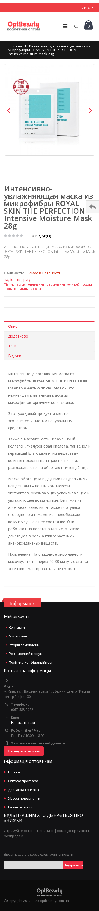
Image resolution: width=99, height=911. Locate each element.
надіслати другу (17, 279)
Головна (15, 46)
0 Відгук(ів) (41, 235)
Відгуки (14, 355)
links (86, 8)
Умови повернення (24, 798)
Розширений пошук (25, 653)
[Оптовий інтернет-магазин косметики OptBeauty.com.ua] (23, 26)
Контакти (17, 627)
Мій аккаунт (19, 636)
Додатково (18, 336)
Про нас (14, 772)
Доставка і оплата (23, 789)
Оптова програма (23, 780)
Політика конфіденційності (31, 662)
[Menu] (65, 26)
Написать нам (23, 722)
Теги (12, 345)
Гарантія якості (21, 807)
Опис (12, 326)
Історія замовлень (24, 644)
